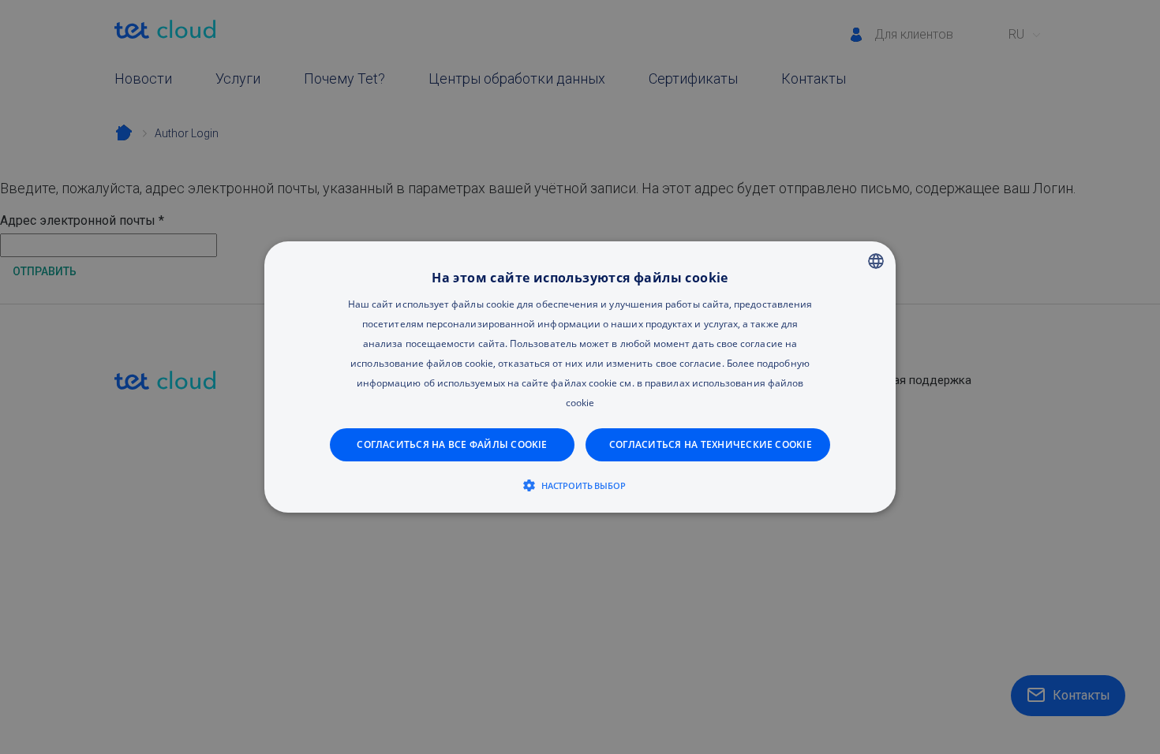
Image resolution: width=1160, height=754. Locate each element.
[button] (580, 485)
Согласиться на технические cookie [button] (710, 444)
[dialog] (580, 377)
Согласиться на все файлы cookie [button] (452, 444)
